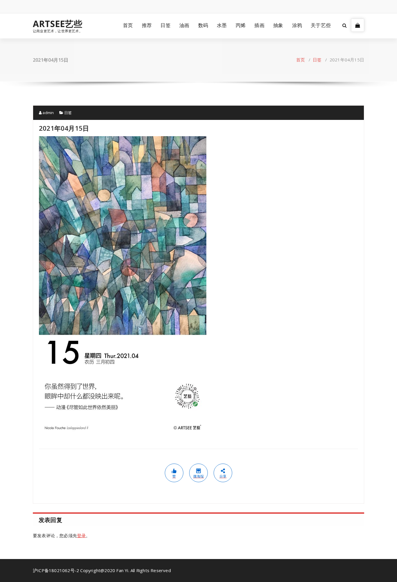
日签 (165, 25)
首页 (128, 25)
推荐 (147, 25)
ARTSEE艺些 (58, 24)
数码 (203, 25)
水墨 (222, 25)
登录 (81, 535)
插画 (259, 25)
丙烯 (241, 25)
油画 (184, 25)
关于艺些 (321, 25)
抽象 (278, 25)
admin (48, 112)
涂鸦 (297, 25)
